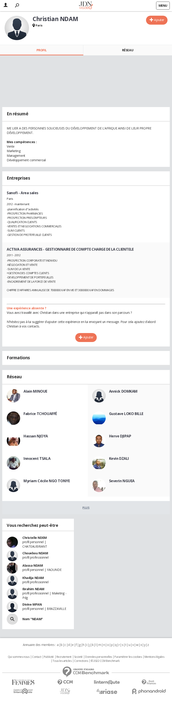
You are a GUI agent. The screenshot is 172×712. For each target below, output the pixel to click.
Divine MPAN (32, 604)
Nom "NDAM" (32, 619)
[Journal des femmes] (23, 682)
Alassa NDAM (32, 565)
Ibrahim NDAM (33, 589)
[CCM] (65, 682)
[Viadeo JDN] (65, 691)
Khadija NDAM (33, 578)
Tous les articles (62, 661)
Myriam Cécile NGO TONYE (47, 480)
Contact (36, 656)
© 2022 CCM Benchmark (105, 661)
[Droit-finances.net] (149, 682)
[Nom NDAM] (12, 619)
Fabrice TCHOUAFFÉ (40, 413)
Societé (78, 656)
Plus (85, 507)
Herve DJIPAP (120, 436)
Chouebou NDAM (35, 553)
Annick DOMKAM (123, 391)
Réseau (127, 50)
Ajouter (159, 20)
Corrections (81, 661)
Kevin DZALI (119, 458)
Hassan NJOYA (36, 436)
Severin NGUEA (122, 480)
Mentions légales (154, 656)
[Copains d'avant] (23, 691)
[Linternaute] (107, 682)
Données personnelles (98, 656)
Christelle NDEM (34, 538)
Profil (42, 50)
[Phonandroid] (149, 691)
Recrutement (63, 656)
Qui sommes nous (19, 656)
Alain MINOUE (35, 391)
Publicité (49, 656)
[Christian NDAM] (16, 28)
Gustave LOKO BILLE (126, 413)
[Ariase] (107, 691)
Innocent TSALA (37, 458)
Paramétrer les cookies (128, 656)
